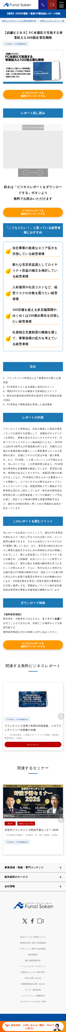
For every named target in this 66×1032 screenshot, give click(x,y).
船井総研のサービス (16, 877)
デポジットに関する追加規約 (33, 949)
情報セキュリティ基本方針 (33, 972)
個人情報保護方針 (33, 960)
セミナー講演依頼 (33, 990)
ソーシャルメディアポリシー (33, 966)
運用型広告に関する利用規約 (33, 943)
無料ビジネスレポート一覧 (52, 21)
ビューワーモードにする (33, 127)
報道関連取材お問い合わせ (33, 984)
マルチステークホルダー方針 (33, 1001)
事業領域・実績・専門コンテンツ (24, 867)
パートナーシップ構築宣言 (33, 996)
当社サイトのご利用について (33, 937)
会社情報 (10, 886)
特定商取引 (33, 955)
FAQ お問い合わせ (33, 978)
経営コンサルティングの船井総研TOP (19, 21)
